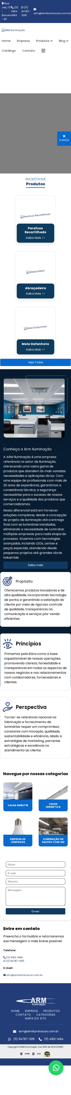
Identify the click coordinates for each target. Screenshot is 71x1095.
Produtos (43, 41)
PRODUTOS (51, 1011)
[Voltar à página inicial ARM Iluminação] (35, 1001)
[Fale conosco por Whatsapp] (56, 1067)
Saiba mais (35, 565)
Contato (28, 50)
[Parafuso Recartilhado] (35, 215)
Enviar (35, 911)
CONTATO (23, 1014)
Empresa (23, 41)
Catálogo (9, 50)
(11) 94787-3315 (25, 11)
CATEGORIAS (45, 1014)
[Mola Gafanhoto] (35, 327)
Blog (62, 41)
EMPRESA (31, 1011)
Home (6, 41)
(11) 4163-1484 (14, 11)
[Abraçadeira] (35, 271)
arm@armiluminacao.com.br (24, 975)
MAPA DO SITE (35, 1018)
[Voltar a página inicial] (35, 30)
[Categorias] (43, 50)
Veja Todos (35, 362)
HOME (15, 1011)
